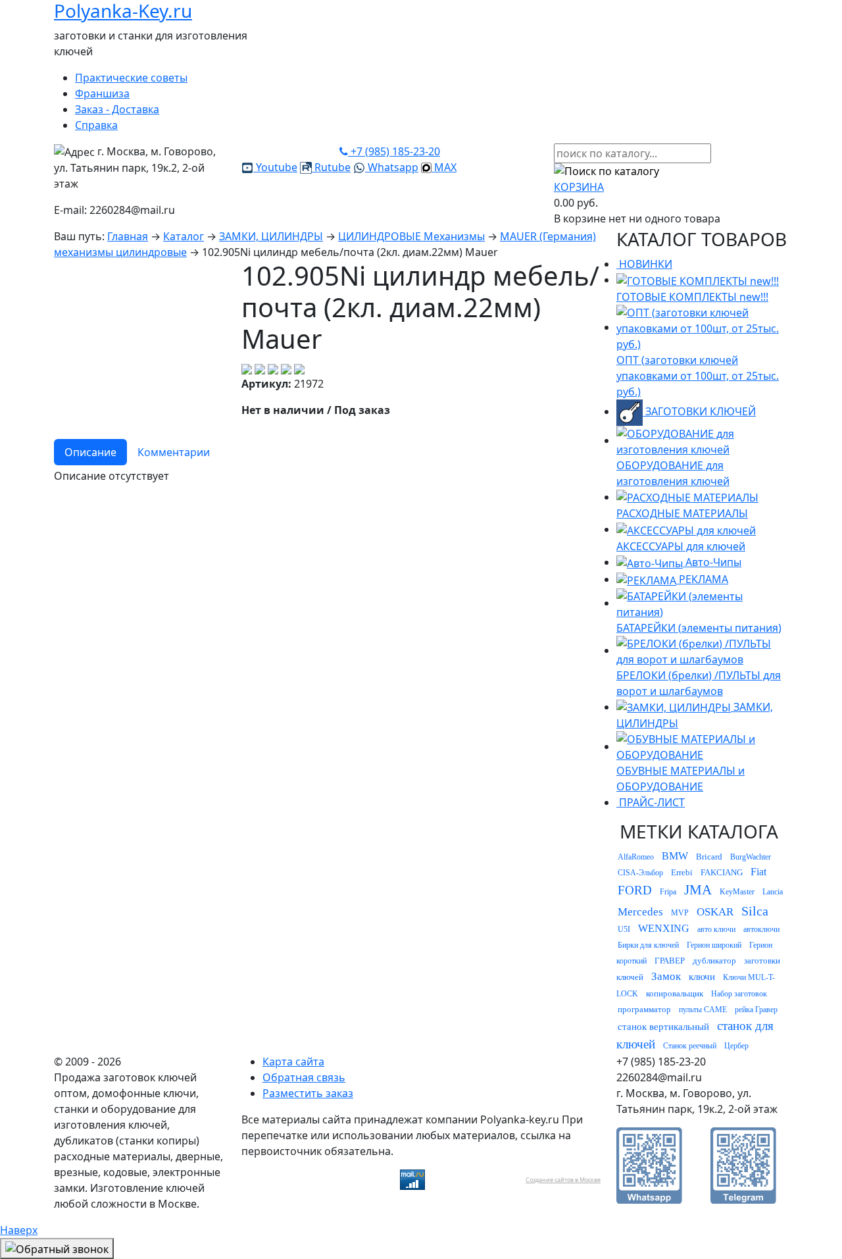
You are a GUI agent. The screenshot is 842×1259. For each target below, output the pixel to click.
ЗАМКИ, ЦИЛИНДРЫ (271, 236)
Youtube (275, 167)
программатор (644, 1009)
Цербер (736, 1045)
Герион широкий (714, 945)
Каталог (183, 236)
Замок (666, 976)
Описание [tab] (90, 452)
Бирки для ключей (648, 945)
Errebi (682, 872)
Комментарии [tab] (173, 452)
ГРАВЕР (670, 960)
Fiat (758, 871)
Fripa (668, 891)
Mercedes (640, 912)
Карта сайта (293, 1061)
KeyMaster (737, 891)
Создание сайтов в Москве (563, 1179)
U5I (624, 929)
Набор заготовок (739, 993)
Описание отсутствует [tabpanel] (111, 476)
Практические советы (131, 77)
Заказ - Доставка (117, 109)
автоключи (761, 929)
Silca (754, 911)
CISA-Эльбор (640, 872)
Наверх (18, 1230)
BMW (675, 855)
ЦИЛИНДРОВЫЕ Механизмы (411, 236)
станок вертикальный (663, 1026)
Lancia (772, 891)
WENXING (663, 928)
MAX (444, 167)
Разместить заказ (307, 1093)
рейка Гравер (756, 1009)
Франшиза (102, 93)
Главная (127, 236)
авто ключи (716, 929)
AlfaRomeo (636, 856)
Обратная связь (303, 1077)
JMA (698, 890)
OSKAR (715, 912)
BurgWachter (750, 856)
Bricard (709, 856)
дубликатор (714, 960)
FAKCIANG (722, 872)
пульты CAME (703, 1009)
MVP (680, 912)
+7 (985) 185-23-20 (394, 151)
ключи (702, 976)
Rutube (331, 167)
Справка (96, 125)
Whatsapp (391, 167)
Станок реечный (689, 1045)
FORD (635, 890)
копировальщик (674, 993)
